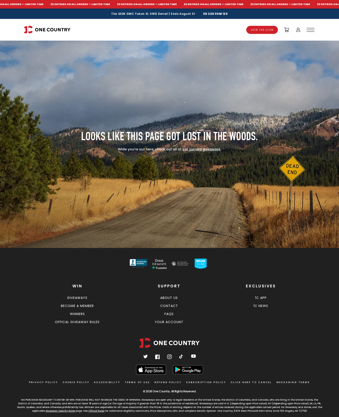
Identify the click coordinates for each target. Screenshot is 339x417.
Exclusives (261, 286)
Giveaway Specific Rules (60, 411)
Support (169, 286)
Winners (77, 314)
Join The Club (262, 30)
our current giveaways (201, 149)
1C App (261, 297)
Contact (169, 306)
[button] (311, 29)
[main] (169, 142)
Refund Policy (168, 382)
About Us (169, 297)
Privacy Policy (43, 382)
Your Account (169, 322)
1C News (260, 306)
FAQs (169, 314)
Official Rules (96, 411)
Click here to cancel (251, 382)
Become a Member (77, 306)
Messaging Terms (293, 382)
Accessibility (107, 382)
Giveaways (77, 297)
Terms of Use (137, 382)
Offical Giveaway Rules (77, 322)
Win (77, 286)
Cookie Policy (75, 382)
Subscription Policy (206, 382)
